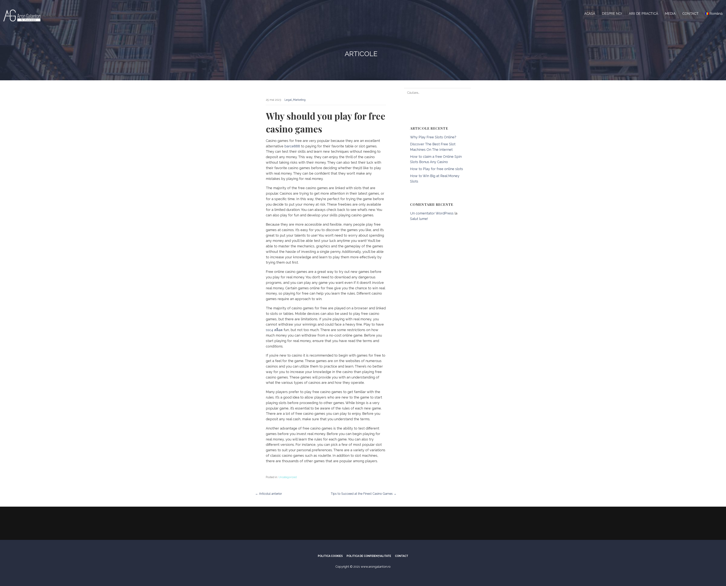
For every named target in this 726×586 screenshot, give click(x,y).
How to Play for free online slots (436, 169)
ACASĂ (589, 13)
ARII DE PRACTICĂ (643, 13)
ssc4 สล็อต (274, 330)
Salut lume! (419, 219)
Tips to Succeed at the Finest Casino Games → (363, 493)
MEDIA (670, 13)
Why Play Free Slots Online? (433, 137)
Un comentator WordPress (432, 213)
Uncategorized (287, 477)
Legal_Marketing (295, 99)
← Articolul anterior (268, 493)
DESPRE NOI (612, 13)
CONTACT (690, 13)
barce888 (292, 146)
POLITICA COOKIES (330, 555)
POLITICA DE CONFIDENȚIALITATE (369, 555)
